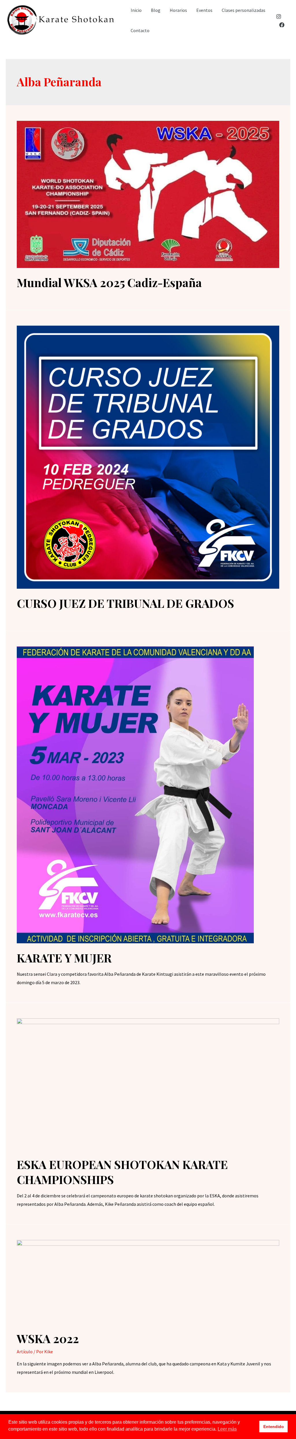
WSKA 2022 (48, 1338)
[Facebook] (281, 25)
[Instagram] (278, 16)
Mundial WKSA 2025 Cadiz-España (109, 282)
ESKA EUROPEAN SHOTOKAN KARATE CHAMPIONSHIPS (122, 1172)
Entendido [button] (273, 1426)
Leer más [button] (227, 1429)
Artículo (25, 1351)
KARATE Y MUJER (64, 957)
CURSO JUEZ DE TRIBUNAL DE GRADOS (125, 603)
